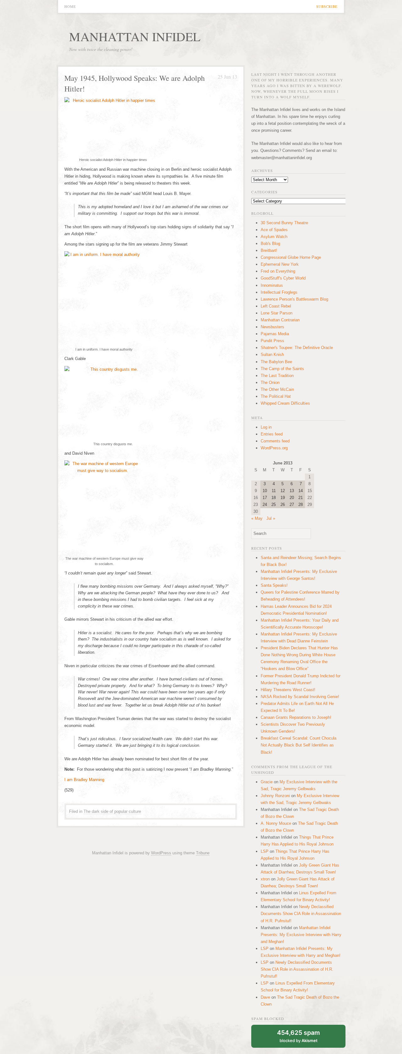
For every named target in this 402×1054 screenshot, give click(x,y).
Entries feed (272, 434)
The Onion (270, 382)
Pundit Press (272, 340)
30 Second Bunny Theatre (284, 222)
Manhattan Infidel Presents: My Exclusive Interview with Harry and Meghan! (301, 934)
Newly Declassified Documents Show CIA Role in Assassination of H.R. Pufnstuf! (301, 913)
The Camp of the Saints (282, 368)
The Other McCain (277, 389)
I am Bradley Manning (84, 779)
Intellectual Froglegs (279, 292)
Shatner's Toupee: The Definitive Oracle (297, 347)
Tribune (202, 853)
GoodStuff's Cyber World (283, 278)
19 (282, 497)
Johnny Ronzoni (275, 795)
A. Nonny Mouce (276, 823)
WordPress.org (274, 448)
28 (300, 504)
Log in (266, 427)
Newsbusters (272, 327)
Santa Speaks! (274, 585)
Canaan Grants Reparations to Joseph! (296, 717)
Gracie (267, 781)
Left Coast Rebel (276, 306)
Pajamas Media (275, 333)
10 (265, 490)
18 (273, 497)
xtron (265, 879)
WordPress (161, 853)
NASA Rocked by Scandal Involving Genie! (300, 696)
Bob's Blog (270, 243)
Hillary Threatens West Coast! (288, 689)
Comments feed (275, 441)
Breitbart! (269, 250)
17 (265, 497)
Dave (265, 997)
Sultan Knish (272, 354)
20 (292, 497)
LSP (265, 851)
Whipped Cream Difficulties (285, 403)
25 (273, 504)
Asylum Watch (274, 236)
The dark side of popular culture (112, 811)
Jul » (270, 518)
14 (300, 490)
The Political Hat (276, 396)
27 (292, 504)
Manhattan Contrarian (280, 320)
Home (70, 6)
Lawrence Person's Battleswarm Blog (294, 299)
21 (300, 497)
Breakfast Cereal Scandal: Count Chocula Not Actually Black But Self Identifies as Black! (298, 745)
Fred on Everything (278, 271)
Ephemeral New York (280, 264)
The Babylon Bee (276, 361)
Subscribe (327, 6)
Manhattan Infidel (134, 36)
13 (292, 490)
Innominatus (272, 285)
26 (282, 504)
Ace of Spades (274, 229)
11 (274, 490)
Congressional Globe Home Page (291, 257)
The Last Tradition (277, 375)
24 (265, 504)
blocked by (298, 1036)
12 (282, 490)
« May (257, 518)
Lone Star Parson (276, 313)
